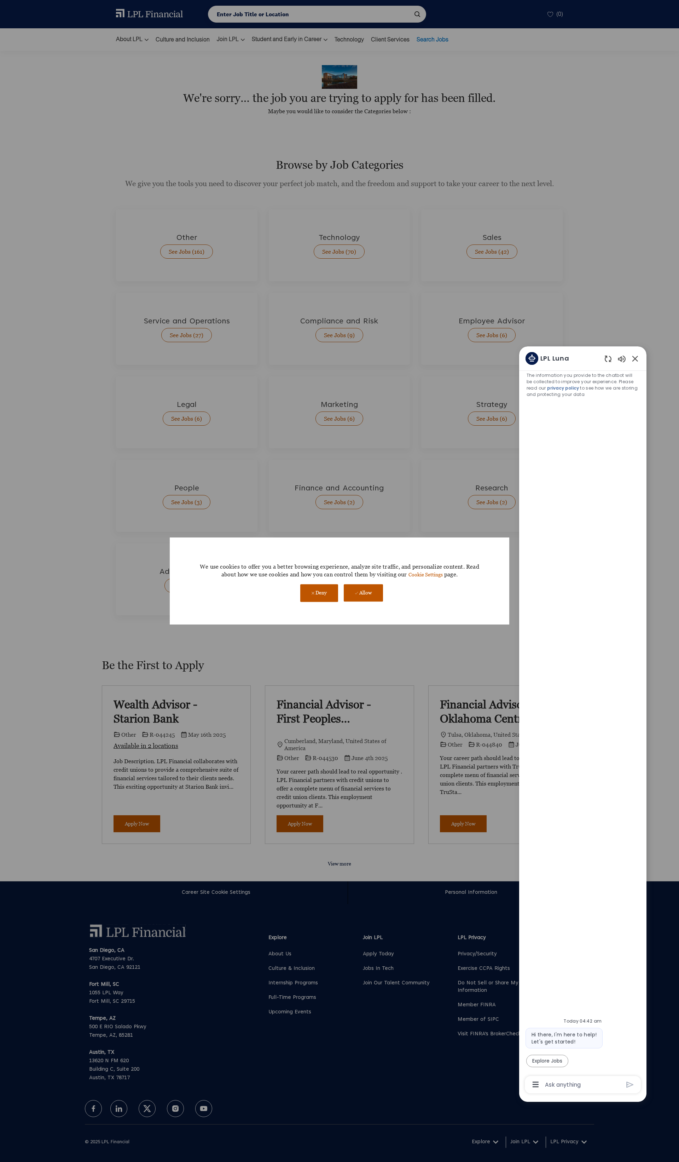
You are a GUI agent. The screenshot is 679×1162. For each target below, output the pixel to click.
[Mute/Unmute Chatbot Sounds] (621, 358)
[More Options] (535, 1084)
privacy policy (563, 388)
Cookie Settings (425, 574)
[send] (630, 1084)
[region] (582, 721)
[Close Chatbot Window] (635, 358)
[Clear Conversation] (608, 358)
